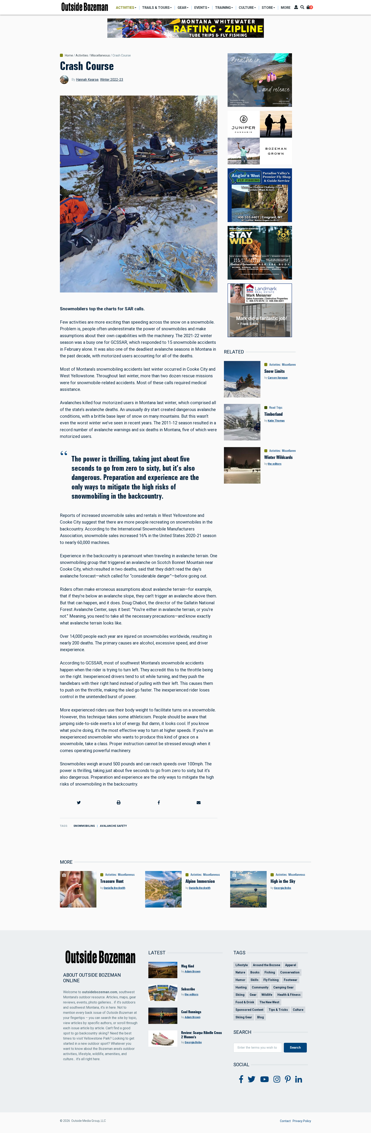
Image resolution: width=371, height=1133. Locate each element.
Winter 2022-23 (111, 80)
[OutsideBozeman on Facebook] (241, 1079)
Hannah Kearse (87, 80)
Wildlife (267, 994)
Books (255, 972)
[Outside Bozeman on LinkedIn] (298, 1079)
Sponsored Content (249, 1009)
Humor (240, 980)
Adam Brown (192, 971)
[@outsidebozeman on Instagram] (277, 1079)
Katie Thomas (276, 420)
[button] (79, 802)
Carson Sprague (278, 377)
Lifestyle (242, 965)
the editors (274, 463)
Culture (298, 1009)
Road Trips (275, 407)
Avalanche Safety (113, 825)
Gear (253, 994)
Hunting (241, 987)
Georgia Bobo (282, 887)
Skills (254, 980)
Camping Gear (283, 987)
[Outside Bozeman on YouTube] (264, 1079)
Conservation (290, 972)
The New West (269, 1002)
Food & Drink (245, 1002)
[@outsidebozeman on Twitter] (251, 1079)
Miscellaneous (100, 55)
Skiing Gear (244, 1017)
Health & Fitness (289, 994)
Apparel (290, 965)
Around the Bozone (266, 965)
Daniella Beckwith (114, 887)
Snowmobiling (84, 825)
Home (69, 55)
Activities (82, 55)
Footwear (290, 980)
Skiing (240, 994)
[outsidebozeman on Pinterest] (288, 1079)
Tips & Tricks (278, 1009)
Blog (260, 1017)
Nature (240, 972)
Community (260, 987)
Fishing (270, 972)
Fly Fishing (271, 980)
